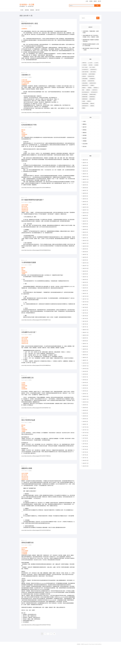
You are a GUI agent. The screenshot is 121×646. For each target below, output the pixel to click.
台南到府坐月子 (93, 69)
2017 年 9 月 (85, 435)
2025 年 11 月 (85, 179)
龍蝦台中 (23, 549)
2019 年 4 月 (85, 385)
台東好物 (23, 132)
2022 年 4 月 (85, 285)
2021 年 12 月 (85, 296)
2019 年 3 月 (85, 388)
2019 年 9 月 (85, 371)
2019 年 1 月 (85, 393)
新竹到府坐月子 (94, 92)
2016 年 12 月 (85, 460)
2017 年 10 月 (85, 432)
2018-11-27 (24, 122)
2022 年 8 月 (85, 274)
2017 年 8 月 (85, 438)
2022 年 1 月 (85, 293)
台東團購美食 (24, 28)
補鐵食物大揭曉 (26, 468)
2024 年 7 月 (85, 221)
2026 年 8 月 (85, 159)
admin (25, 77)
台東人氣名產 (24, 206)
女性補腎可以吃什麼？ (29, 332)
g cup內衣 (90, 62)
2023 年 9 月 (85, 249)
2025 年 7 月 (85, 190)
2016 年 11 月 (85, 463)
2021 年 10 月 (85, 301)
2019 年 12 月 (85, 363)
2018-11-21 (24, 540)
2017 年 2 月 (85, 455)
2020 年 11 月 (85, 332)
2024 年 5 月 (85, 226)
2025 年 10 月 (85, 182)
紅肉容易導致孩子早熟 (29, 125)
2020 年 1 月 (85, 360)
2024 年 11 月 (85, 210)
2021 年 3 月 (85, 321)
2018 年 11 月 (85, 399)
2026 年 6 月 (85, 165)
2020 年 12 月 (85, 329)
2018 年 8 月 (85, 407)
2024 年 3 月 (85, 232)
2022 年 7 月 (85, 276)
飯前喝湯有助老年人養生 (29, 23)
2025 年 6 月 (85, 193)
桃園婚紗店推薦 (92, 94)
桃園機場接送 (92, 96)
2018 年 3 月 (85, 418)
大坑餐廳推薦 (24, 553)
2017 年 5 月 (85, 446)
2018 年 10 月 (85, 402)
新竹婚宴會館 (84, 94)
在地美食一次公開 (27, 5)
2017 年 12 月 (85, 427)
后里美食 (23, 384)
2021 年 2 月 (85, 324)
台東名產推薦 (84, 78)
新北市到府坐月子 (85, 92)
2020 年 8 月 (85, 340)
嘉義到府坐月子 (85, 85)
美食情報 (90, 1)
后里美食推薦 (24, 385)
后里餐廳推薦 (24, 388)
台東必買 (84, 80)
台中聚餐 (23, 382)
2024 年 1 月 (85, 237)
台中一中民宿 (92, 67)
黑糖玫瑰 (92, 105)
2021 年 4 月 (85, 318)
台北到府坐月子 (85, 69)
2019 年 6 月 (85, 379)
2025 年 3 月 (85, 198)
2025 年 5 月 (85, 196)
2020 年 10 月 (85, 335)
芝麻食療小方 (26, 75)
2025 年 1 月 (85, 204)
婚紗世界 (99, 1)
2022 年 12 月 (85, 262)
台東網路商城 (24, 134)
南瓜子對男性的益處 (28, 420)
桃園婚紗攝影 (84, 96)
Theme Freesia (91, 644)
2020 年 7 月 (85, 343)
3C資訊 (87, 1)
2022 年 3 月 (85, 287)
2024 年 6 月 (85, 223)
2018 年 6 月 (85, 410)
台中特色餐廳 (24, 547)
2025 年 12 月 (85, 176)
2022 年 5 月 (85, 282)
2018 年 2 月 (85, 421)
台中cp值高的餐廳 (25, 83)
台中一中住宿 (84, 67)
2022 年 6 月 (85, 279)
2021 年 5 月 (85, 315)
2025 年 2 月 (85, 201)
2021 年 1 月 (85, 326)
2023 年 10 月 (85, 246)
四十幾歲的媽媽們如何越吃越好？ (32, 200)
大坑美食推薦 (24, 552)
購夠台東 (23, 129)
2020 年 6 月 (85, 346)
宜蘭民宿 (88, 89)
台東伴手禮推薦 (24, 204)
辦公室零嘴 (85, 143)
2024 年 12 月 (85, 207)
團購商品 (84, 124)
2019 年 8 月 (85, 374)
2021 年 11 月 (85, 299)
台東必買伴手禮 (91, 80)
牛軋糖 (83, 101)
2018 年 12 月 (85, 396)
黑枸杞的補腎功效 (27, 543)
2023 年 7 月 (85, 254)
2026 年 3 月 (85, 168)
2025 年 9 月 (85, 184)
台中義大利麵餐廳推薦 (26, 81)
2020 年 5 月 (85, 349)
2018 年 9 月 (85, 404)
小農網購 (23, 136)
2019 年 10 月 (85, 368)
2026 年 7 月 (85, 162)
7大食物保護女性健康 (28, 262)
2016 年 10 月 (85, 466)
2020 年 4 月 (85, 352)
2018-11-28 (24, 21)
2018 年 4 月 (85, 416)
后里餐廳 (23, 387)
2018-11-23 (24, 260)
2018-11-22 (24, 375)
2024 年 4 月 (85, 229)
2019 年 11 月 (85, 365)
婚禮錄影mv (96, 87)
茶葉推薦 (84, 141)
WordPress (99, 644)
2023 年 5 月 (85, 260)
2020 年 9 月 (85, 338)
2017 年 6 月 (85, 443)
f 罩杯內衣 (84, 62)
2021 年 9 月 (85, 304)
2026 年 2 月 (85, 171)
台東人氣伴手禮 (24, 208)
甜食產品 (84, 129)
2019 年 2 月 (85, 390)
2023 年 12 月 (85, 240)
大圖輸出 (92, 85)
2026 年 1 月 (85, 173)
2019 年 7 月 (85, 377)
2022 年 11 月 (85, 265)
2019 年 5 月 (85, 382)
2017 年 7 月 (85, 441)
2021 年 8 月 (85, 307)
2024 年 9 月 (85, 215)
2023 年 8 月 (85, 251)
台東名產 (84, 76)
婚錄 (83, 89)
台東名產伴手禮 (24, 209)
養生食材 (84, 146)
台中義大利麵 (24, 79)
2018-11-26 (24, 197)
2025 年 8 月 (85, 187)
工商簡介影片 (94, 89)
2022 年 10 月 (85, 268)
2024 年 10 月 (85, 212)
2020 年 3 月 (85, 354)
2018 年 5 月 (85, 413)
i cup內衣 (96, 62)
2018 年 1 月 (85, 424)
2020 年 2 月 (85, 357)
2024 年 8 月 (85, 218)
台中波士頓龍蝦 (24, 550)
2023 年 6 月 (85, 257)
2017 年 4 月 (85, 449)
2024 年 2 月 (85, 235)
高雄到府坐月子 (85, 105)
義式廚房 (84, 138)
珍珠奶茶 (88, 101)
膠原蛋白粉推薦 (85, 103)
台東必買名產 (84, 83)
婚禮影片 (84, 87)
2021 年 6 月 (85, 313)
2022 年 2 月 (85, 290)
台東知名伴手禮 (24, 211)
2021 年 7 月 (85, 310)
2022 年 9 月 (85, 271)
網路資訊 (95, 1)
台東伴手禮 (84, 74)
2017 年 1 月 (85, 457)
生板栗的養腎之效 (27, 378)
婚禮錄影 (89, 87)
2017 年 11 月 (85, 429)
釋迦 (22, 131)
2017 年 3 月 (85, 452)
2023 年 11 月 (85, 243)
